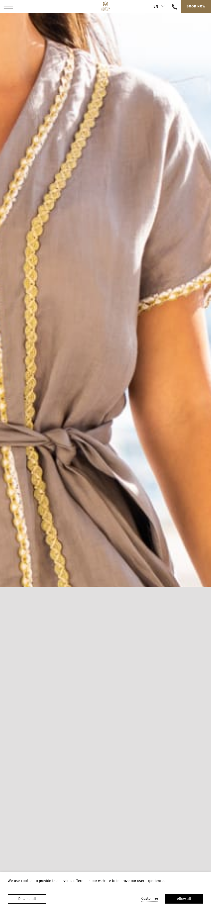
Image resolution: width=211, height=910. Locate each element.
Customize (149, 898)
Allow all (184, 899)
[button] (8, 6)
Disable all (27, 899)
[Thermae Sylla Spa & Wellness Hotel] (105, 6)
